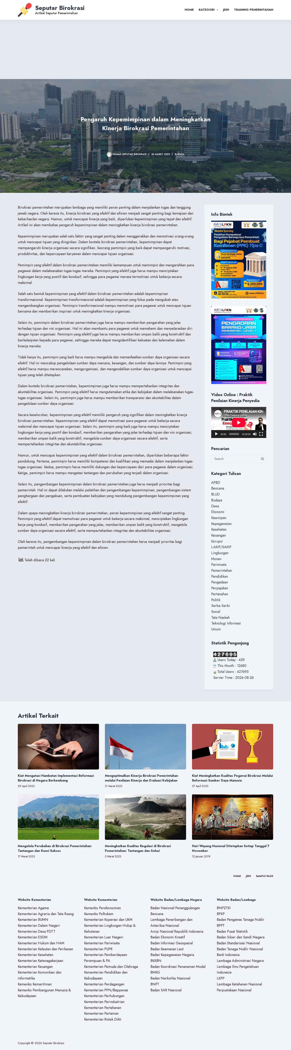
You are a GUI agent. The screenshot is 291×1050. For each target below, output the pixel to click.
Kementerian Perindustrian (104, 1001)
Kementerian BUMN (33, 919)
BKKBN (155, 960)
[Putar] (216, 434)
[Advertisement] (145, 49)
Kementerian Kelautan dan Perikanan (45, 949)
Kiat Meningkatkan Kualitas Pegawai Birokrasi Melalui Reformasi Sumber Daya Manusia (232, 778)
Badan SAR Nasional (166, 990)
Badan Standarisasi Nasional (238, 943)
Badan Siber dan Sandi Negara (240, 937)
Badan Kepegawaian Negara (172, 954)
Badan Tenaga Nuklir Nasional (240, 949)
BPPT (220, 925)
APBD (215, 482)
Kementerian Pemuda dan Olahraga (111, 966)
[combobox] (235, 459)
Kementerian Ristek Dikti (102, 1019)
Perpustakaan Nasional (234, 990)
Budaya (179, 154)
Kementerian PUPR (98, 949)
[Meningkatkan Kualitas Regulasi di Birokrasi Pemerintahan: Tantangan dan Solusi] (145, 817)
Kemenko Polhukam (98, 913)
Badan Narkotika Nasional (170, 978)
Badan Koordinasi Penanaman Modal (177, 966)
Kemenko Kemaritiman (35, 984)
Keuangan (218, 535)
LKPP (220, 978)
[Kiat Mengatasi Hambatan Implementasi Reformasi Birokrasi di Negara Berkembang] (58, 746)
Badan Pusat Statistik (232, 931)
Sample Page (264, 876)
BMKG (155, 972)
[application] (238, 422)
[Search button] (262, 459)
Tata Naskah (220, 617)
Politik (215, 600)
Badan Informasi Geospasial (171, 943)
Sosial (215, 611)
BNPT (154, 984)
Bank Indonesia (228, 954)
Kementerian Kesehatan (35, 954)
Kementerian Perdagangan (104, 984)
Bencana (217, 488)
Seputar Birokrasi (60, 8)
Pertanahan (219, 594)
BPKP (221, 913)
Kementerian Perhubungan (104, 995)
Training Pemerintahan (253, 10)
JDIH (226, 10)
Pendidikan (219, 576)
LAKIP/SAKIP (221, 547)
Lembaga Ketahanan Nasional (239, 984)
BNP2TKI (224, 908)
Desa (215, 506)
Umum (216, 629)
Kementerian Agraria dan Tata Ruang (46, 913)
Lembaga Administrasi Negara (240, 960)
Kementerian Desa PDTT (36, 931)
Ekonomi (217, 511)
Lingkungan (219, 553)
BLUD (215, 494)
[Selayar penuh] (261, 434)
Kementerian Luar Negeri (103, 937)
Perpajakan (219, 588)
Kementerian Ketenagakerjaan (40, 960)
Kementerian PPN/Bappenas (106, 990)
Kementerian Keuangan (35, 966)
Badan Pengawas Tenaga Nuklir (240, 919)
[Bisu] (255, 434)
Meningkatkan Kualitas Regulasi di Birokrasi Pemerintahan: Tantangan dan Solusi (138, 848)
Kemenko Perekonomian (102, 908)
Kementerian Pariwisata (102, 943)
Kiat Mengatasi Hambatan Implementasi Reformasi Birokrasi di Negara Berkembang (56, 778)
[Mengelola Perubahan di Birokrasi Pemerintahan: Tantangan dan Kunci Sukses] (58, 817)
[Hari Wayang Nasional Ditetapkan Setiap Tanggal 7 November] (232, 817)
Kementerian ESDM (33, 937)
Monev (216, 558)
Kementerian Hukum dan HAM (41, 943)
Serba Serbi (220, 605)
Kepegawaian (221, 523)
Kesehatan (218, 529)
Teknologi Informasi (226, 623)
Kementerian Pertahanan (102, 1007)
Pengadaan (219, 582)
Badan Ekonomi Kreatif (167, 937)
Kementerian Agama (33, 908)
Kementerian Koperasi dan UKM (108, 919)
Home (189, 10)
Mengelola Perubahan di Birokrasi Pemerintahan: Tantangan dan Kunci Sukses (55, 848)
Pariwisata (218, 564)
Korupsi (217, 541)
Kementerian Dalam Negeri (39, 925)
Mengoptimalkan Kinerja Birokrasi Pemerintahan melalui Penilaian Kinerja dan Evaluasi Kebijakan (141, 778)
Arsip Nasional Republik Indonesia (176, 931)
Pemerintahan (221, 570)
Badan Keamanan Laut (167, 949)
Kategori (206, 10)
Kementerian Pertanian (101, 1013)
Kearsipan (218, 517)
